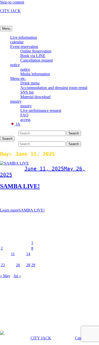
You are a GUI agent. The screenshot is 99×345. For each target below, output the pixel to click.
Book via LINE (32, 56)
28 (28, 265)
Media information (35, 74)
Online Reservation (35, 51)
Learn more (22, 210)
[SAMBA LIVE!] (14, 163)
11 (13, 254)
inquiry (16, 101)
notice (15, 65)
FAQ (24, 115)
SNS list (27, 92)
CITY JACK (10, 11)
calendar (17, 42)
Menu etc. (18, 78)
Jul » (17, 276)
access (25, 119)
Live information (23, 37)
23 (3, 265)
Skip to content (12, 2)
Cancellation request (36, 60)
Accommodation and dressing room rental (53, 87)
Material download (35, 97)
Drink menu (30, 83)
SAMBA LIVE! (20, 186)
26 (18, 265)
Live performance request (40, 110)
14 (28, 254)
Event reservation (24, 46)
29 (33, 265)
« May (5, 276)
